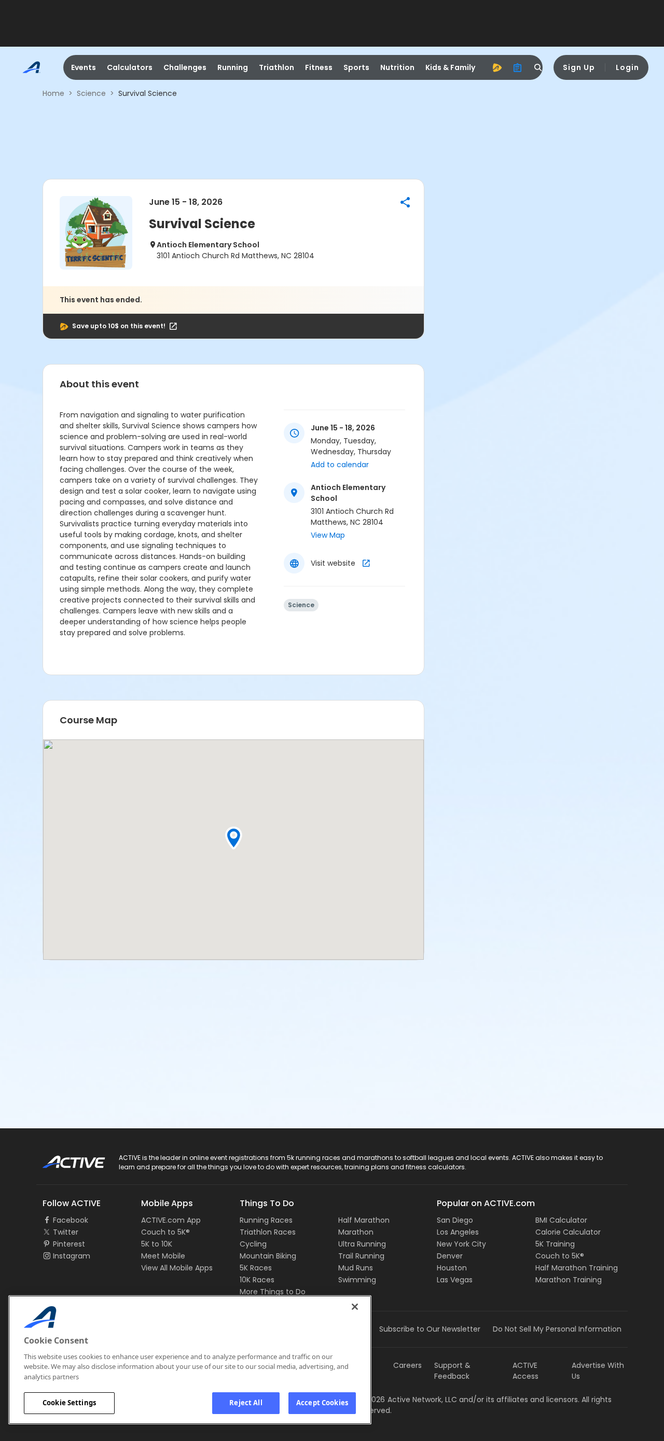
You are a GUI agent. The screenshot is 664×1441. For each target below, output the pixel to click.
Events (83, 67)
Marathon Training (568, 1280)
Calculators (130, 67)
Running (232, 67)
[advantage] (497, 67)
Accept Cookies (322, 1402)
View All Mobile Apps (177, 1268)
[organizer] (517, 67)
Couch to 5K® (165, 1232)
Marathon (356, 1232)
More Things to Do (273, 1291)
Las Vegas (455, 1280)
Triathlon (276, 67)
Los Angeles (458, 1232)
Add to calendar (340, 464)
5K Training (555, 1244)
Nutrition (397, 67)
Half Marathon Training (576, 1268)
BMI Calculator (561, 1220)
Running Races (266, 1220)
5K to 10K (156, 1244)
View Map (328, 535)
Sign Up (579, 67)
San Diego (455, 1220)
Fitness (319, 67)
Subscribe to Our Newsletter (429, 1329)
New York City (461, 1244)
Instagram (71, 1256)
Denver (450, 1256)
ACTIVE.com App (171, 1220)
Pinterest (69, 1244)
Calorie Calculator (568, 1232)
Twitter (65, 1232)
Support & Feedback (452, 1370)
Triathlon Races (268, 1232)
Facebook (70, 1220)
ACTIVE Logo (65, 1158)
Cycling (253, 1244)
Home (53, 93)
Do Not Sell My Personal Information (557, 1329)
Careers (407, 1365)
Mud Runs (355, 1268)
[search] (538, 67)
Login (627, 67)
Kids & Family (450, 67)
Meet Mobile (163, 1256)
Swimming (357, 1280)
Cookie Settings (69, 1402)
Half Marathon (364, 1220)
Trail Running (361, 1256)
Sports (356, 67)
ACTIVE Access (525, 1370)
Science (91, 93)
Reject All (245, 1402)
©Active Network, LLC (407, 1399)
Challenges (184, 67)
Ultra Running (362, 1244)
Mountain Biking (268, 1256)
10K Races (257, 1280)
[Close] (354, 1306)
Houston (452, 1268)
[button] (405, 202)
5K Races (256, 1268)
